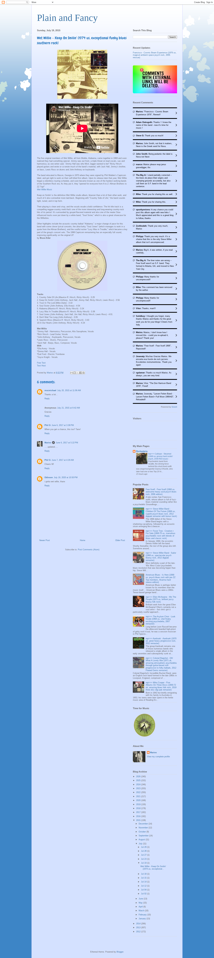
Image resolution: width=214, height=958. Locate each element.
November (144, 827)
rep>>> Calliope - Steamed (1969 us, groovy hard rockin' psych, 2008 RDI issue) (160, 456)
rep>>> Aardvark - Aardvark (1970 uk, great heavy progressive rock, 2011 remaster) (161, 641)
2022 (138, 792)
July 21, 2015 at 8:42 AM (68, 408)
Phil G (47, 425)
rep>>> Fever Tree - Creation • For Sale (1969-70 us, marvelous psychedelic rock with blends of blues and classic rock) (160, 534)
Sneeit (174, 407)
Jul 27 (144, 855)
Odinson (48, 477)
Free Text (41, 363)
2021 (138, 796)
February (143, 914)
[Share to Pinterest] (83, 372)
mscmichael (50, 390)
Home (82, 540)
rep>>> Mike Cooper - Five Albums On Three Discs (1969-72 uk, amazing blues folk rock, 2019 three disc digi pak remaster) (161, 686)
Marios (47, 442)
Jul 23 (144, 859)
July (141, 843)
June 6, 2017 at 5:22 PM (67, 442)
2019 (138, 804)
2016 (138, 816)
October (142, 832)
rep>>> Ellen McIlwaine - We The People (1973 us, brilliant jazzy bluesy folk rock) (161, 599)
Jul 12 (144, 886)
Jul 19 (144, 863)
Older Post (120, 540)
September (144, 835)
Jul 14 (144, 882)
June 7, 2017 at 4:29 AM (63, 460)
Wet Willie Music (44, 189)
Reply (47, 398)
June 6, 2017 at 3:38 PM (63, 425)
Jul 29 (144, 847)
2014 (138, 923)
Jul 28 (144, 851)
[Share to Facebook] (80, 372)
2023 (138, 788)
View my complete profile (158, 756)
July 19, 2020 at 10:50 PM (66, 477)
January (142, 918)
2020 (138, 800)
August (142, 839)
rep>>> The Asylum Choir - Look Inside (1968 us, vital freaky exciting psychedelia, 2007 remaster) (160, 620)
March (142, 910)
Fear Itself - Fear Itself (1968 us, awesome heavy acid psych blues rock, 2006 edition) (161, 491)
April (141, 906)
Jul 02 (144, 893)
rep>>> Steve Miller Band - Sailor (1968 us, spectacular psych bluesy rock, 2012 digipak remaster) (161, 556)
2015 (138, 820)
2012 (138, 931)
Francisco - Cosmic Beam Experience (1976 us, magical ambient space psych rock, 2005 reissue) (154, 55)
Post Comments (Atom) (88, 549)
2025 (138, 780)
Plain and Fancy (67, 18)
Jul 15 (144, 878)
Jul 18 (144, 874)
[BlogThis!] (74, 372)
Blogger (120, 952)
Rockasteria (141, 451)
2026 (138, 776)
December (144, 824)
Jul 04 (144, 890)
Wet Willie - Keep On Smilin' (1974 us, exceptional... (153, 867)
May (141, 903)
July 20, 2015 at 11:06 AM (69, 390)
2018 (138, 808)
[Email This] (71, 372)
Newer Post (44, 540)
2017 (138, 812)
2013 (138, 927)
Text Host (41, 365)
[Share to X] (77, 372)
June (141, 898)
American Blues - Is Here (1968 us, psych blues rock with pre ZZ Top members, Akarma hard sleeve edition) (160, 578)
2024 (138, 784)
